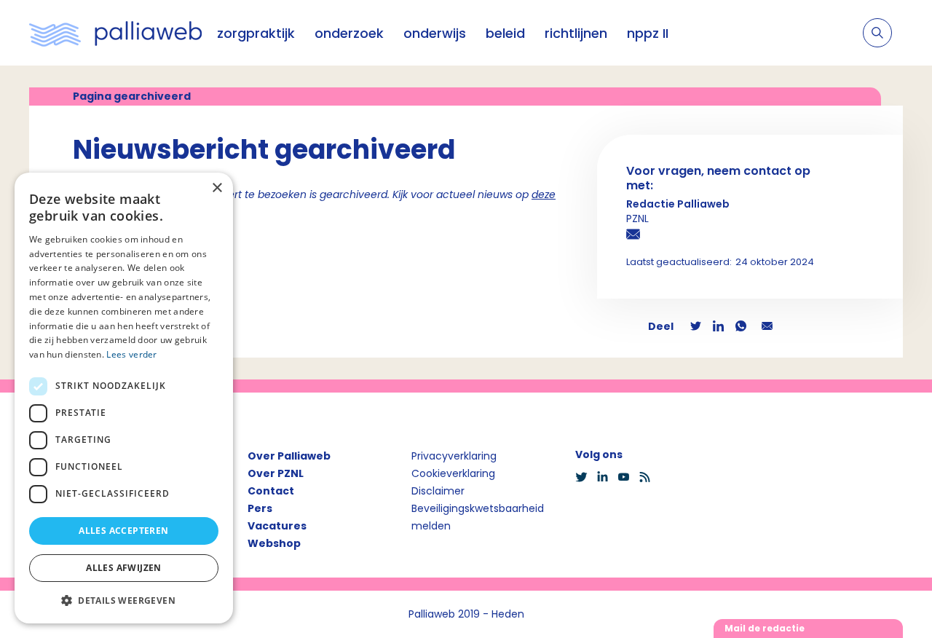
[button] (123, 600)
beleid (505, 33)
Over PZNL (276, 473)
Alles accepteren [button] (123, 530)
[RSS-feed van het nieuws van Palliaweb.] (649, 477)
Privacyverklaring (454, 456)
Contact (271, 491)
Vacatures (277, 526)
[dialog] (124, 398)
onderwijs (434, 33)
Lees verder (131, 354)
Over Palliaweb (289, 456)
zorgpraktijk (256, 33)
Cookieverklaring (453, 473)
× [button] (216, 188)
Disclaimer (438, 491)
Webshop (274, 543)
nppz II (647, 33)
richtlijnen (576, 33)
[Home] (115, 32)
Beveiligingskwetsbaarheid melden (477, 517)
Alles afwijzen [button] (124, 568)
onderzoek (349, 33)
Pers (260, 508)
